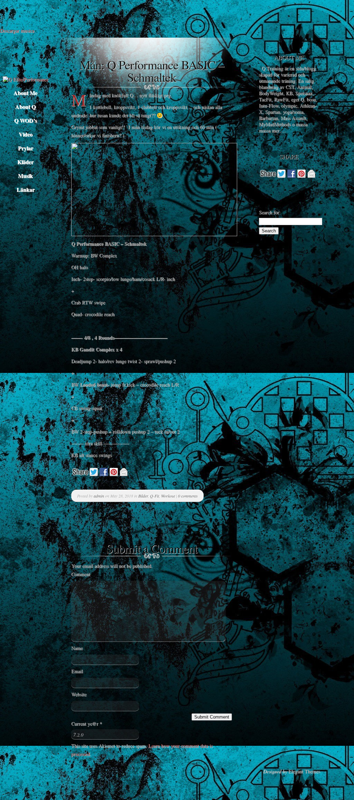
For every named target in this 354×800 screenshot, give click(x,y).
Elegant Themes (304, 771)
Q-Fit (154, 496)
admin (99, 496)
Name (77, 648)
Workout (168, 496)
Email (77, 671)
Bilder (143, 496)
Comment (80, 574)
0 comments (188, 496)
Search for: (269, 212)
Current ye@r (86, 723)
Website (78, 694)
